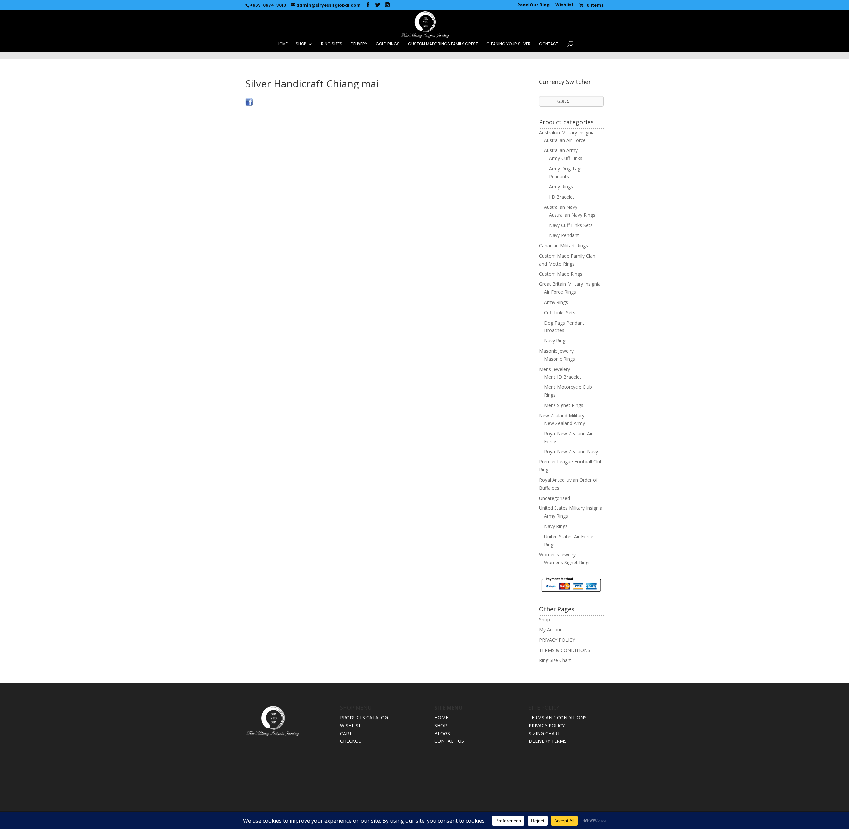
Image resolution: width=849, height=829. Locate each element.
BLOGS (442, 733)
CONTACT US (449, 741)
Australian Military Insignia (567, 132)
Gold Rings (388, 44)
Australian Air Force (565, 140)
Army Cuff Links (565, 158)
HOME (282, 44)
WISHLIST (350, 725)
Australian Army (561, 150)
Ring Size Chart (555, 660)
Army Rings (561, 186)
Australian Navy (560, 207)
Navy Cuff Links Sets (571, 225)
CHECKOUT (352, 741)
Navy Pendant (564, 235)
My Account (551, 629)
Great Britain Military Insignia (570, 284)
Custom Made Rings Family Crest (443, 44)
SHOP (301, 44)
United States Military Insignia (570, 508)
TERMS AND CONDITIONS (558, 717)
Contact (548, 44)
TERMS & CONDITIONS (564, 650)
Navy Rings (556, 340)
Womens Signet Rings (567, 562)
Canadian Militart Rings (563, 245)
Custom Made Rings (560, 274)
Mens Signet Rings (563, 405)
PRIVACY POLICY (557, 640)
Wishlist (564, 5)
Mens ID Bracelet (562, 377)
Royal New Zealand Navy (571, 451)
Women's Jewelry (557, 554)
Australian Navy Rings (572, 215)
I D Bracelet (561, 197)
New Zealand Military (561, 415)
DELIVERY (359, 44)
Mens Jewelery (554, 369)
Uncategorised (554, 498)
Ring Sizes (331, 44)
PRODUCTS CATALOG (364, 717)
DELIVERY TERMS (548, 741)
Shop (544, 619)
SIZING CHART (544, 733)
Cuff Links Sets (559, 312)
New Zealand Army (564, 423)
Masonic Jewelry (556, 351)
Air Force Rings (560, 292)
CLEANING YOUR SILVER (508, 44)
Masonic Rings (559, 359)
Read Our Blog (533, 5)
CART (346, 733)
